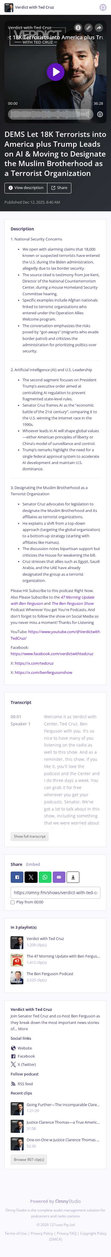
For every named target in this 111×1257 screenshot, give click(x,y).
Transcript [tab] (21, 702)
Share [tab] (16, 864)
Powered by (42, 1201)
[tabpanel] (55, 456)
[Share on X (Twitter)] (31, 877)
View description (29, 187)
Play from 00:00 (29, 902)
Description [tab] (22, 229)
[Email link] (59, 877)
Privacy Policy (42, 1233)
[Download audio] (73, 877)
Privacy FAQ (66, 1233)
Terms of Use (16, 1233)
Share (62, 187)
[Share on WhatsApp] (45, 877)
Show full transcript (30, 836)
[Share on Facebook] (17, 877)
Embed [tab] (33, 864)
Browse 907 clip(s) (29, 1159)
